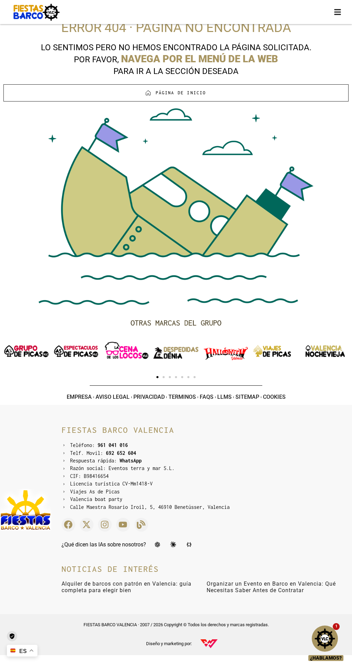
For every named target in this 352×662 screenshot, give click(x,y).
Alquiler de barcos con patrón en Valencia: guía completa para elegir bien (126, 587)
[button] (337, 12)
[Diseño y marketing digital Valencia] (209, 643)
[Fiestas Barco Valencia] (36, 12)
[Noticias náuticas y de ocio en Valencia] (141, 525)
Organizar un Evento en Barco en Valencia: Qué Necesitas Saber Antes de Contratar (271, 587)
